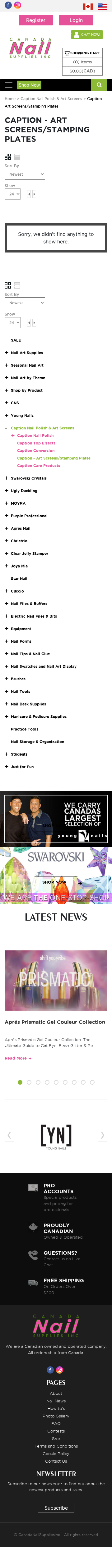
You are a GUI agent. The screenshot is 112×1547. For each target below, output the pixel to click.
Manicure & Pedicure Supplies (39, 717)
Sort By (12, 166)
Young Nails (22, 415)
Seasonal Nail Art (27, 365)
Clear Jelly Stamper (29, 553)
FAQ (56, 1423)
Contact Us (56, 1461)
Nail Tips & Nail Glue (30, 654)
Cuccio (17, 591)
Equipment (21, 629)
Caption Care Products (38, 466)
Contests (56, 1431)
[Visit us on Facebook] (51, 1370)
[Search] (99, 85)
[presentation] (9, 1136)
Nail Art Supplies (27, 353)
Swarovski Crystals (29, 478)
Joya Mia (19, 566)
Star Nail (19, 579)
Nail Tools (20, 691)
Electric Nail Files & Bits (34, 616)
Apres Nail (20, 528)
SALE (16, 340)
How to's (56, 1408)
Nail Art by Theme (28, 378)
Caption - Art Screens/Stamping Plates (54, 458)
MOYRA (18, 503)
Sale (56, 1438)
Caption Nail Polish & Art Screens (52, 99)
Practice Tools (24, 729)
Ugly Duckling (24, 491)
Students (19, 754)
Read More (16, 1058)
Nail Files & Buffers (29, 604)
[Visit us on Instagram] (60, 1370)
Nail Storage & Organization (37, 742)
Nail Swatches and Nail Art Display (44, 666)
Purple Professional (29, 516)
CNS (15, 403)
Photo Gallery (56, 1416)
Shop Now (29, 85)
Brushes (18, 679)
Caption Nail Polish (35, 435)
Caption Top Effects (36, 443)
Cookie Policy (56, 1453)
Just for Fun (22, 767)
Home (10, 99)
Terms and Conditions (56, 1446)
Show (10, 185)
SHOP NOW (54, 825)
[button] (20, 1083)
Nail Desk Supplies (28, 704)
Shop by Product (27, 390)
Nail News (56, 1401)
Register (35, 20)
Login (76, 20)
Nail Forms (21, 641)
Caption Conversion (35, 451)
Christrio (19, 541)
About (56, 1393)
